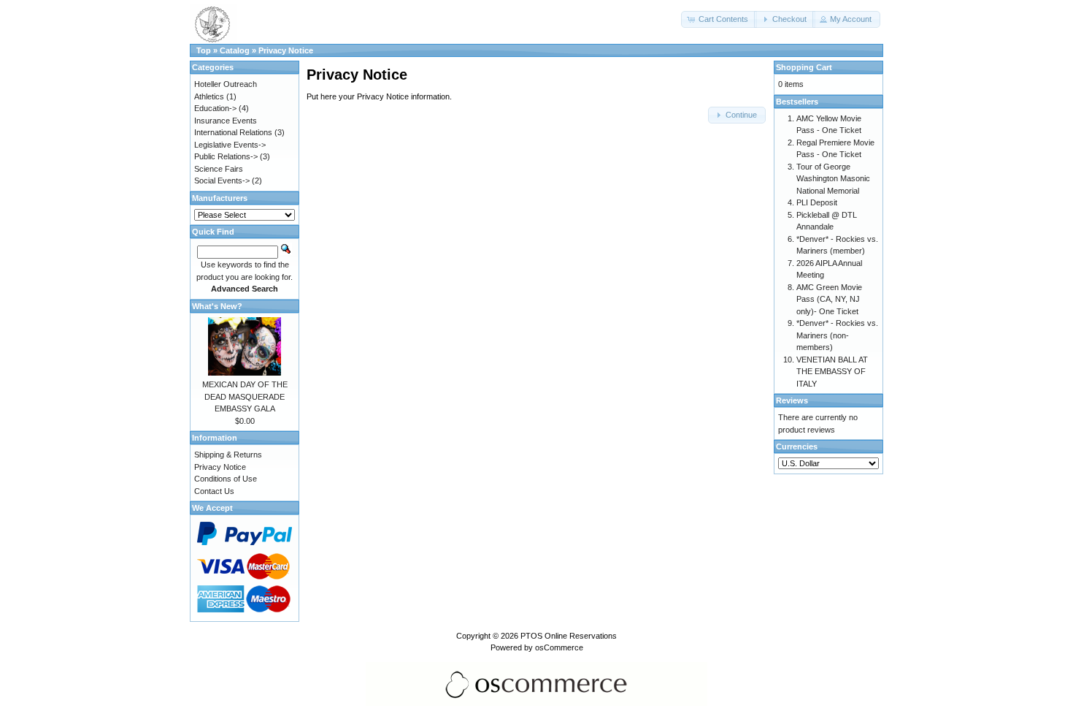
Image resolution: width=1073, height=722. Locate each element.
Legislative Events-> (230, 144)
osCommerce (559, 647)
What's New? (217, 306)
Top (203, 50)
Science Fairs (218, 168)
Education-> (215, 108)
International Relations (233, 132)
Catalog (235, 50)
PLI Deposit (816, 202)
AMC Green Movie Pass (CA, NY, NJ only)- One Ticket (829, 299)
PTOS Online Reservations (568, 635)
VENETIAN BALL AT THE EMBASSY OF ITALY (832, 371)
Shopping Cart (804, 67)
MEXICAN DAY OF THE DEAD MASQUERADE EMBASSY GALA (245, 396)
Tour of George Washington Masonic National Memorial (833, 178)
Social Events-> (222, 180)
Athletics (209, 96)
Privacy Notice (285, 50)
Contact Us (214, 491)
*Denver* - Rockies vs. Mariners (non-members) (837, 335)
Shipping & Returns (228, 454)
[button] (719, 19)
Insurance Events (225, 120)
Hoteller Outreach (225, 84)
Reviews (792, 400)
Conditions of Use (225, 478)
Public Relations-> (226, 156)
